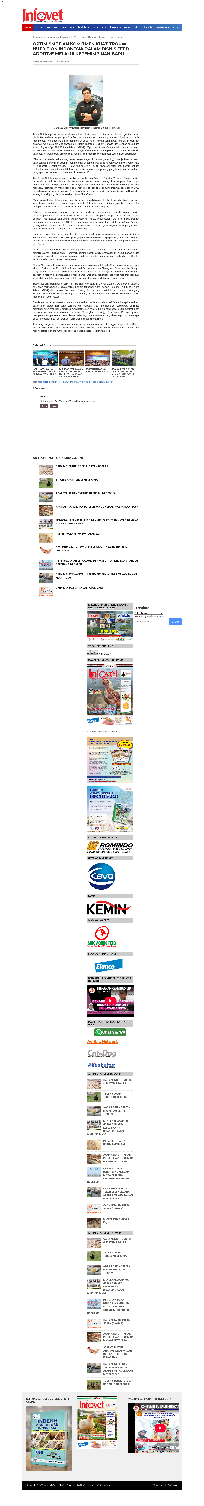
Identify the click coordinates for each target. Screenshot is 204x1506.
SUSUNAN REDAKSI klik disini (102, 731)
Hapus (53, 406)
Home (28, 27)
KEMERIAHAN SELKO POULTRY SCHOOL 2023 (96, 370)
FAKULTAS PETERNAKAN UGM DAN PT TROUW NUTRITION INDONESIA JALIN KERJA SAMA (71, 372)
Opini (176, 27)
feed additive (44, 382)
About (155, 1485)
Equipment (100, 27)
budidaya (83, 27)
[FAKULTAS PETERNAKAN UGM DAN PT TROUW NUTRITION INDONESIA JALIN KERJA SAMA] (71, 358)
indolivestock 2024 (60, 382)
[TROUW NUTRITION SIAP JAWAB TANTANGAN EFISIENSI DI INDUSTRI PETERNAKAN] (124, 358)
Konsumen (163, 27)
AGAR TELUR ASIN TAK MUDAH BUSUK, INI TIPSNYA (86, 493)
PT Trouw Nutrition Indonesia (84, 382)
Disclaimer (172, 1485)
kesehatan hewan (120, 27)
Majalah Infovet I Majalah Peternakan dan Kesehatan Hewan (70, 1485)
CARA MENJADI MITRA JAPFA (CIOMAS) (79, 587)
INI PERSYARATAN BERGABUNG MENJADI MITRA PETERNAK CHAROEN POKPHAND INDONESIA (108, 1175)
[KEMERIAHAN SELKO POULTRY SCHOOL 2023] (97, 358)
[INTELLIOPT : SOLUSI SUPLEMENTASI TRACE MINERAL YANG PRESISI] (45, 358)
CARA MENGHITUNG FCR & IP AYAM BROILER (82, 466)
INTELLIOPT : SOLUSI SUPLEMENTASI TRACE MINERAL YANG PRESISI (44, 371)
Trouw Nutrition (106, 382)
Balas (44, 406)
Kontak (163, 1485)
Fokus (39, 27)
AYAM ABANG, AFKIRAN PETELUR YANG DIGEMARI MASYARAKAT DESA (97, 506)
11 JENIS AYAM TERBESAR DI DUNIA (77, 479)
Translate (158, 616)
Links (27, 34)
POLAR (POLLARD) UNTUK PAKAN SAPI (78, 533)
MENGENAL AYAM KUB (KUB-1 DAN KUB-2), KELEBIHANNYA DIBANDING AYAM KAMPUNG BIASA (108, 1128)
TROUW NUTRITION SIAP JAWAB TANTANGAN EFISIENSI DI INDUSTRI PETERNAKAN (124, 372)
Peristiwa (52, 27)
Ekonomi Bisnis (143, 27)
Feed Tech (68, 27)
